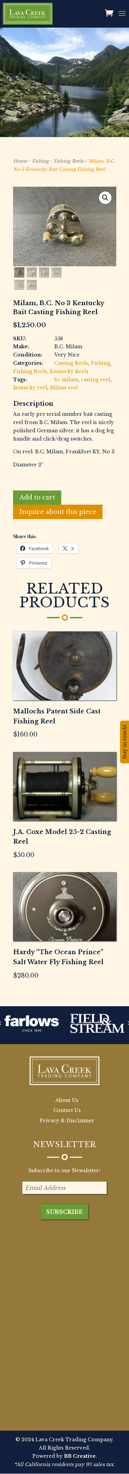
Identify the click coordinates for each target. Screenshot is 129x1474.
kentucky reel (30, 387)
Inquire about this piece (57, 512)
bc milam (66, 380)
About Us (66, 1100)
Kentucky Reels (69, 371)
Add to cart (37, 497)
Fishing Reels (69, 161)
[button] (105, 198)
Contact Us (67, 1110)
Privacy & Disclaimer (67, 1120)
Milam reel (64, 387)
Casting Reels (71, 363)
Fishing (40, 161)
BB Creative (80, 1456)
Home (20, 161)
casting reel (95, 380)
